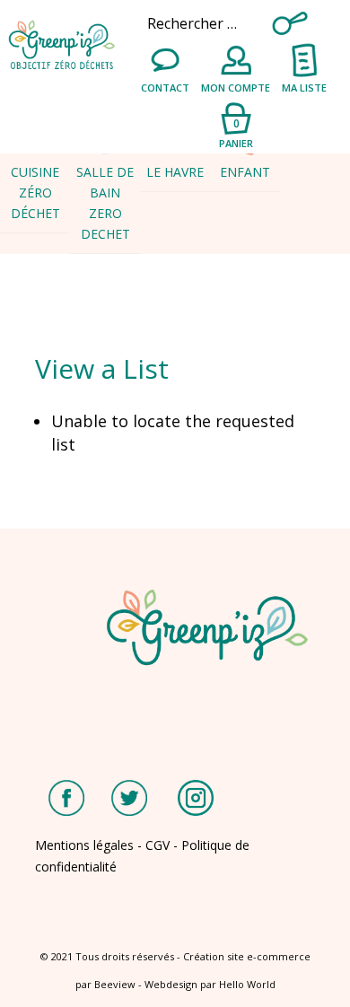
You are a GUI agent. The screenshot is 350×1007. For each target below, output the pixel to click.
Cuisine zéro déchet (35, 192)
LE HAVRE (175, 171)
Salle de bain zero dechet (105, 202)
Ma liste (304, 87)
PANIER (236, 132)
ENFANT (245, 171)
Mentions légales (84, 845)
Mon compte (235, 87)
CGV (157, 845)
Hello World (247, 984)
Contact (165, 87)
